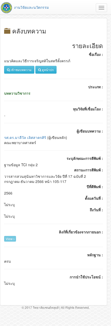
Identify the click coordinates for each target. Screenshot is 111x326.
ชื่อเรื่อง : (96, 54)
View (9, 238)
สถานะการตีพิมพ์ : (88, 169)
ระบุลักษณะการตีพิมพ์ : (85, 158)
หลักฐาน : (95, 254)
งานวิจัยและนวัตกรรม (31, 7)
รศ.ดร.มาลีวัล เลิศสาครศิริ (25, 137)
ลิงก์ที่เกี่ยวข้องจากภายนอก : (81, 231)
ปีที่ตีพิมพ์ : (95, 186)
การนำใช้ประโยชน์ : (86, 276)
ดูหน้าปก (47, 69)
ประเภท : (95, 86)
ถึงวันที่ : (96, 209)
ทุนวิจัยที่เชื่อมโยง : (88, 108)
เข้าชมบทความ (20, 69)
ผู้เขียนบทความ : (90, 131)
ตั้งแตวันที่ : (94, 198)
